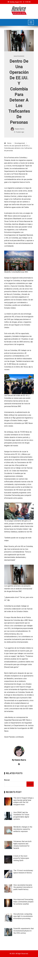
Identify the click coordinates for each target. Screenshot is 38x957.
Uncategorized (19, 56)
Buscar (7, 780)
